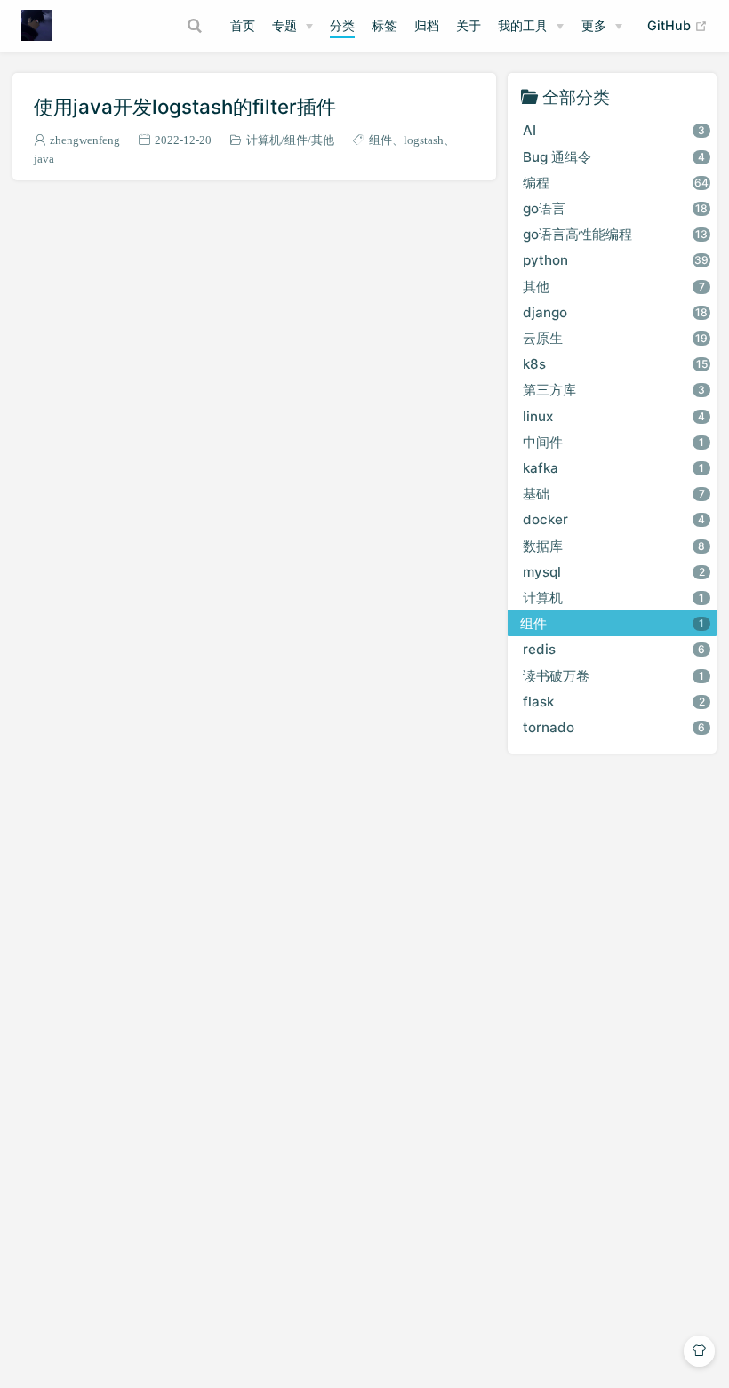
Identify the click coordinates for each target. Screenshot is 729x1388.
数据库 (614, 546)
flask (614, 701)
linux (614, 416)
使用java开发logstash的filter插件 (185, 106)
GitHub (677, 25)
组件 (296, 140)
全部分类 (576, 96)
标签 (384, 25)
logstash (424, 140)
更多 (593, 25)
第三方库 (614, 389)
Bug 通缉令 (614, 156)
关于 (468, 25)
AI (614, 130)
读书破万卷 (613, 675)
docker (614, 519)
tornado (614, 727)
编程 (616, 182)
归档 (426, 25)
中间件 (613, 442)
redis (614, 649)
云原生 (615, 338)
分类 (342, 25)
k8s (615, 363)
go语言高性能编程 (615, 234)
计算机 (263, 140)
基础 (614, 493)
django (615, 312)
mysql (614, 571)
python (616, 259)
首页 (242, 25)
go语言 (615, 208)
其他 (322, 140)
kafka (613, 467)
